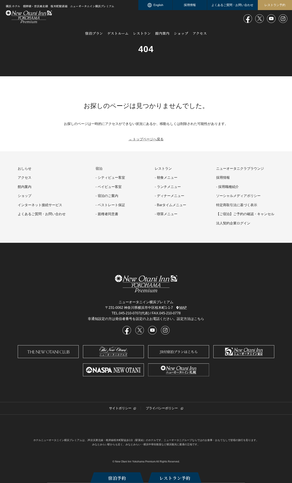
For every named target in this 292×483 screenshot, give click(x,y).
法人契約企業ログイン (233, 223)
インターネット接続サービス (40, 205)
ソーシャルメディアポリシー (238, 196)
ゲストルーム (118, 33)
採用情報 (190, 5)
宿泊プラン (94, 33)
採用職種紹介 (228, 187)
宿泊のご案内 (108, 196)
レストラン (142, 33)
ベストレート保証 (111, 205)
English (158, 5)
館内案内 (162, 33)
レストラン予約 (174, 478)
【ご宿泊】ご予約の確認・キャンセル (245, 214)
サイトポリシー (120, 408)
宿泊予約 (117, 478)
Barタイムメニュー (171, 205)
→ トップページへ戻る (146, 139)
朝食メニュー (167, 177)
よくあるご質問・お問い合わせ (232, 5)
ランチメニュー (169, 187)
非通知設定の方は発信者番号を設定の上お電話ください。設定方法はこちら (146, 319)
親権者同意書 (108, 214)
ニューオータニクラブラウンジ (240, 168)
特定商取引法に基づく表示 (236, 205)
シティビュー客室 (111, 177)
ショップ (181, 33)
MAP (183, 307)
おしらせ (24, 168)
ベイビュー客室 (110, 187)
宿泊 (99, 168)
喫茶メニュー (167, 214)
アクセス (200, 33)
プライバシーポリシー (162, 408)
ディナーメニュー (170, 196)
